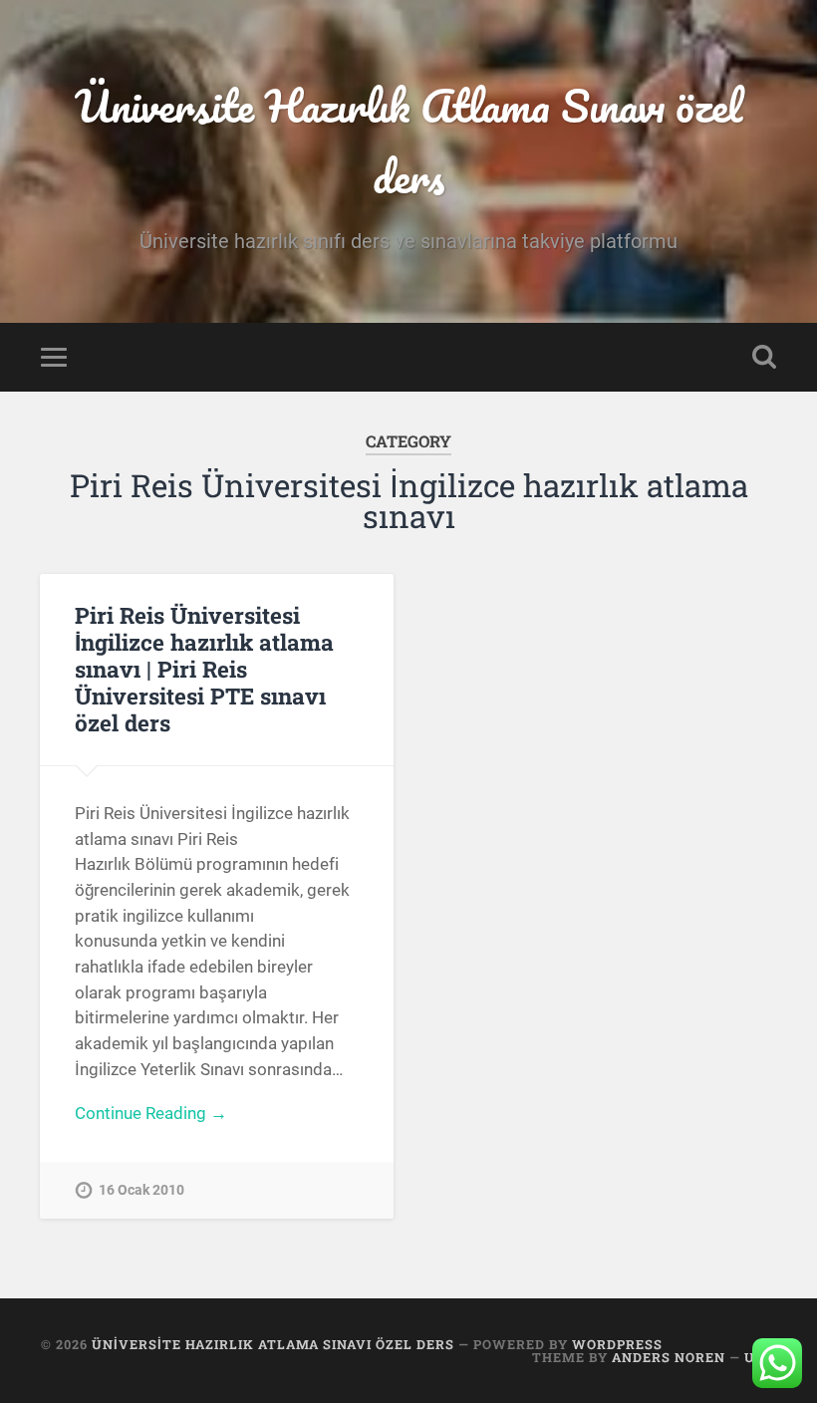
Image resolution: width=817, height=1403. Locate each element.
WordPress (617, 1344)
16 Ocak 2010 (141, 1190)
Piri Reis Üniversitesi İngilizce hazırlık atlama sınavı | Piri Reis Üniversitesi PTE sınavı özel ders (204, 668)
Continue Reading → (151, 1113)
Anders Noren (668, 1357)
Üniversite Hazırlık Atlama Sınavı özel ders (408, 140)
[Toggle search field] (764, 357)
